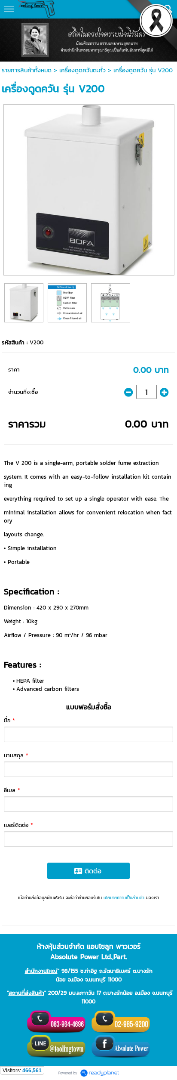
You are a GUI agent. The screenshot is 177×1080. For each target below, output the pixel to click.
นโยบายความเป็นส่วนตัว (124, 897)
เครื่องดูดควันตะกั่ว (82, 70)
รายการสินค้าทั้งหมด (27, 70)
